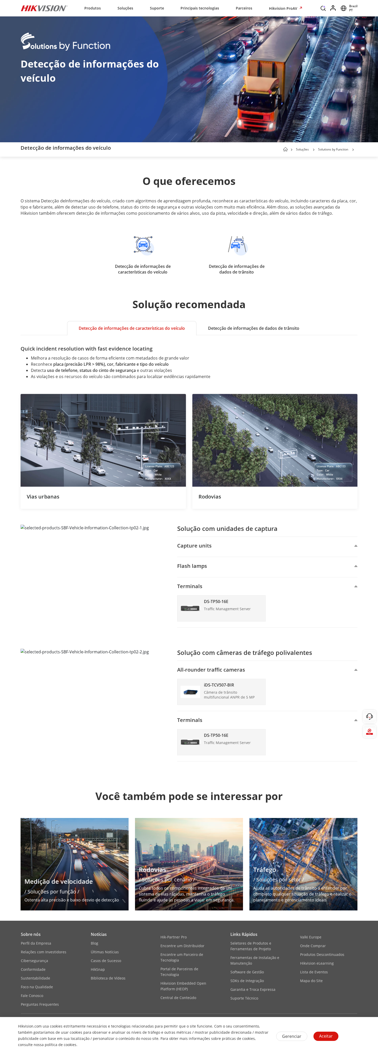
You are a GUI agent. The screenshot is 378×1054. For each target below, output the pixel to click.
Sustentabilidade (35, 978)
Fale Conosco (32, 995)
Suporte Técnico (244, 998)
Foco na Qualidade (37, 986)
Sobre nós (31, 934)
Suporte (157, 8)
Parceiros (244, 8)
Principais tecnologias (200, 8)
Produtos (92, 8)
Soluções (125, 8)
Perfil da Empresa (36, 943)
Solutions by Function (333, 149)
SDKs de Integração (247, 980)
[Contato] (369, 716)
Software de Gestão (247, 972)
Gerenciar (291, 1036)
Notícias (99, 934)
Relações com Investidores (43, 951)
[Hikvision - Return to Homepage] (44, 8)
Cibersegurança (34, 960)
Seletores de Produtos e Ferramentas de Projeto (250, 946)
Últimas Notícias (105, 951)
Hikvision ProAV (283, 8)
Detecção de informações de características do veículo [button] (132, 328)
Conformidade (33, 969)
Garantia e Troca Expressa (252, 989)
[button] (323, 9)
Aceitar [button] (326, 1036)
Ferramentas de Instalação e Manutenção (254, 960)
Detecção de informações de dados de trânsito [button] (253, 328)
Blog (94, 943)
